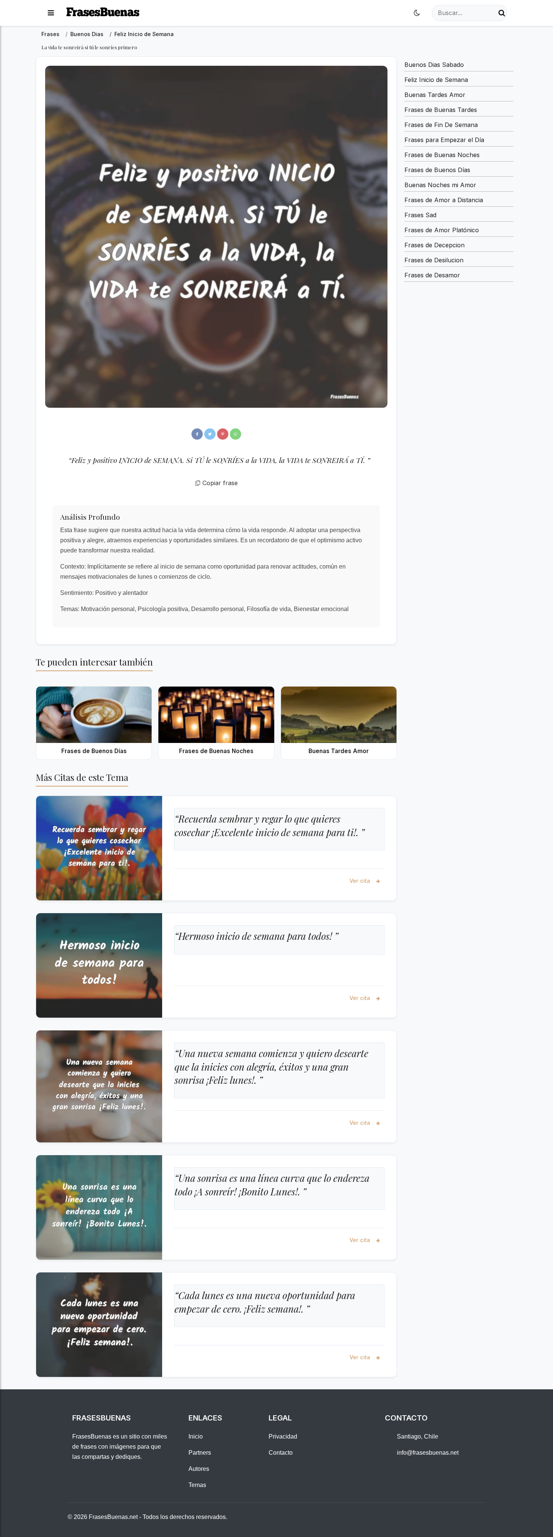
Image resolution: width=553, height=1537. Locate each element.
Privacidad (283, 1436)
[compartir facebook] (197, 434)
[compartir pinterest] (222, 434)
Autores (198, 1469)
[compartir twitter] (210, 434)
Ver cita (360, 880)
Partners (199, 1452)
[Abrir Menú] (50, 13)
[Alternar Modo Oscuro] (416, 13)
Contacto (281, 1452)
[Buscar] (502, 13)
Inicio (195, 1436)
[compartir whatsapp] (235, 434)
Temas (197, 1485)
